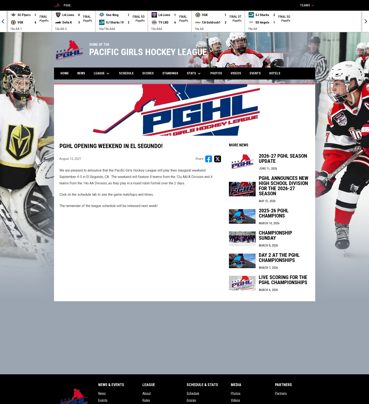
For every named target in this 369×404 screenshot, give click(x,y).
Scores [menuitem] (148, 73)
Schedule (193, 393)
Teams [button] (307, 5)
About (146, 393)
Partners (281, 393)
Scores (191, 400)
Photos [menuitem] (216, 73)
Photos (235, 393)
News (102, 393)
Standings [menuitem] (170, 73)
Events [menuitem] (255, 73)
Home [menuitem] (64, 73)
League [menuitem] (102, 73)
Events (102, 400)
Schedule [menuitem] (126, 73)
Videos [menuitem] (236, 73)
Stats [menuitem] (194, 73)
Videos (235, 400)
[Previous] (3, 21)
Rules (146, 400)
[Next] (365, 21)
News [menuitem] (81, 73)
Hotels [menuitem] (274, 73)
